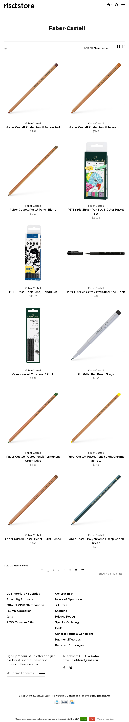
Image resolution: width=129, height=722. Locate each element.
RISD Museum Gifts (20, 622)
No (92, 719)
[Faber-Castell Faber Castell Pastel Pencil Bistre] (33, 171)
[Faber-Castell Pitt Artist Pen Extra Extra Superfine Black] (96, 253)
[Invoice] (57, 703)
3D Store (61, 605)
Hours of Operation (68, 599)
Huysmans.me (102, 695)
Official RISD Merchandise (25, 605)
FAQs (58, 628)
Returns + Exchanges (69, 645)
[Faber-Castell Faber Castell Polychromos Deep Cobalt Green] (96, 500)
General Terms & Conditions (74, 633)
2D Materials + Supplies (23, 593)
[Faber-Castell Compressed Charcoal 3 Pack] (33, 335)
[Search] (117, 5)
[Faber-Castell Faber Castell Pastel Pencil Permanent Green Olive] (33, 418)
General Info (64, 593)
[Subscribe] (41, 673)
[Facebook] (64, 667)
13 (76, 569)
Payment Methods (68, 639)
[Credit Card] (72, 703)
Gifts (10, 616)
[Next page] (82, 569)
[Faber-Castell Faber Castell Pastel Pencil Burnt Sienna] (33, 500)
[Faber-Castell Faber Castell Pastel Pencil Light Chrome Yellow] (96, 418)
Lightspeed (73, 695)
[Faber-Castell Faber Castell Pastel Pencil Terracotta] (96, 88)
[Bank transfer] (64, 703)
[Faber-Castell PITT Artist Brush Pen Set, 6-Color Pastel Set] (96, 171)
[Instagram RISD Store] (71, 667)
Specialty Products (20, 599)
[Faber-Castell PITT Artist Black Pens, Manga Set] (33, 253)
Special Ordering (67, 622)
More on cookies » (105, 719)
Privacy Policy (65, 616)
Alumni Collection (19, 610)
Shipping (61, 610)
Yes (83, 719)
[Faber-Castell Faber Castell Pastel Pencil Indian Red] (33, 88)
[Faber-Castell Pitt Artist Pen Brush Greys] (96, 335)
